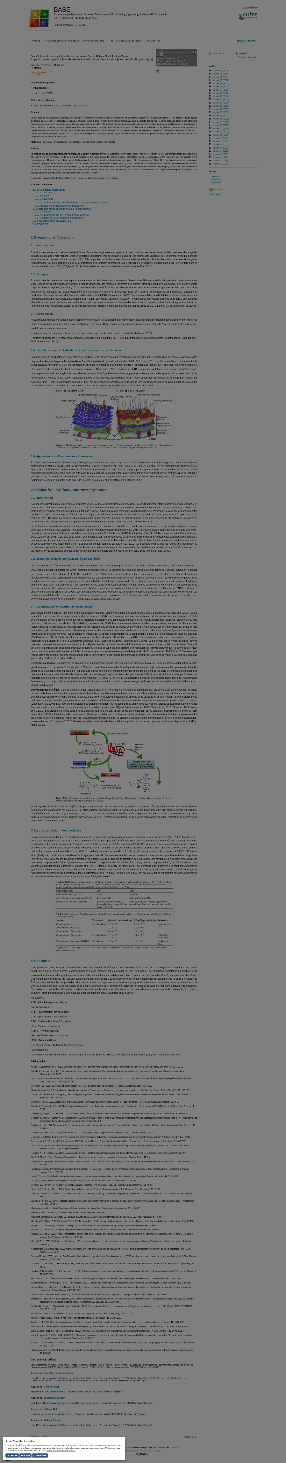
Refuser (25, 1455)
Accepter (12, 1455)
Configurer (39, 1455)
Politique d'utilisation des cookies (60, 1451)
